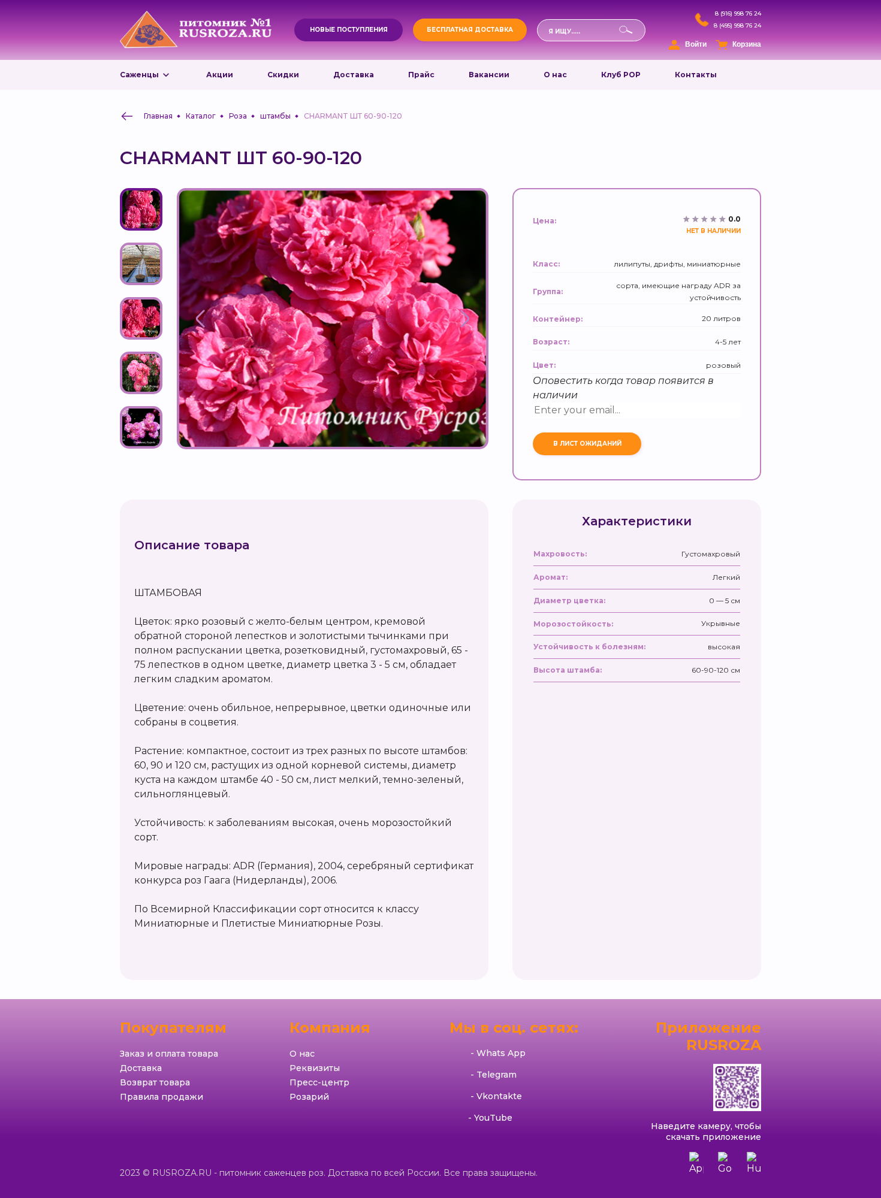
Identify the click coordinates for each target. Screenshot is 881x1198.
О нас (555, 74)
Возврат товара (155, 1082)
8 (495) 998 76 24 (737, 25)
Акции (219, 74)
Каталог (201, 115)
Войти (696, 44)
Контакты (696, 74)
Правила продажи (161, 1096)
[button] (201, 319)
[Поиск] (543, 50)
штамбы (275, 115)
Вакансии (489, 74)
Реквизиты (314, 1068)
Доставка (353, 74)
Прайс (421, 74)
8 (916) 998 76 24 (738, 13)
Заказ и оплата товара (169, 1053)
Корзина (746, 44)
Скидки (283, 74)
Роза (238, 115)
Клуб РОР (621, 74)
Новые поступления (349, 30)
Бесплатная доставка (470, 30)
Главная (158, 115)
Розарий (309, 1096)
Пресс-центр (319, 1082)
